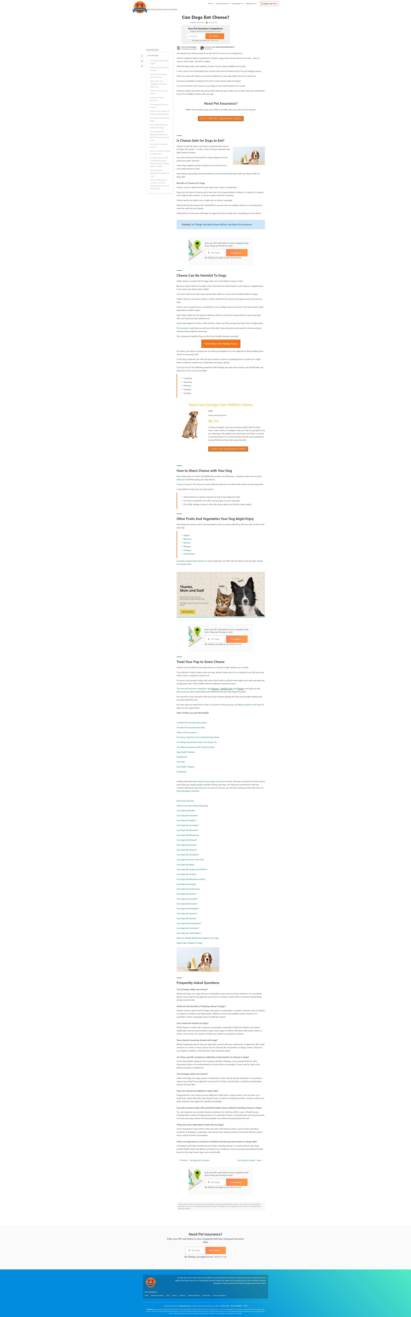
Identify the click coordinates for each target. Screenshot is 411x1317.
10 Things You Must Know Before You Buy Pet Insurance (221, 224)
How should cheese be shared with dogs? (159, 126)
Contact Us (182, 1295)
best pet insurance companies (193, 688)
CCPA (167, 1295)
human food (221, 173)
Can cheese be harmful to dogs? (160, 119)
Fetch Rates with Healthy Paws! (221, 343)
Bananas (187, 539)
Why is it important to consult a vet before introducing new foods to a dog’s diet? (159, 184)
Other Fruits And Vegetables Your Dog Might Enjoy (158, 84)
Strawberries (189, 554)
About (146, 1295)
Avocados (181, 561)
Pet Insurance (221, 3)
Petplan (240, 688)
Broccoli (187, 542)
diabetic (192, 359)
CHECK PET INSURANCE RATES (228, 448)
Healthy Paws (226, 688)
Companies (236, 3)
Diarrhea (187, 385)
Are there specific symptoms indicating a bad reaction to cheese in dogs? (160, 135)
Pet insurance (182, 328)
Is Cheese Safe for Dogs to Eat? (159, 62)
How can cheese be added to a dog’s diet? (160, 152)
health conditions (225, 680)
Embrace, (215, 688)
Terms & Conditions (236, 1306)
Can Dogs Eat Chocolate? (199, 1160)
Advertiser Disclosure (152, 49)
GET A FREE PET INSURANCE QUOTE (220, 118)
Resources (250, 3)
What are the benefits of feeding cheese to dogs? (159, 112)
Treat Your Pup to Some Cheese (159, 92)
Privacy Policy (206, 1295)
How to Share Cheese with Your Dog (158, 75)
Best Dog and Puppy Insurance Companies (162, 9)
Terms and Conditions (219, 1295)
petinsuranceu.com (185, 1306)
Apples (187, 535)
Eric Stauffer (192, 47)
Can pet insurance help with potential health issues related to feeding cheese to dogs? (159, 162)
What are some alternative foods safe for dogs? (159, 173)
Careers (174, 1295)
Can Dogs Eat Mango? (246, 1160)
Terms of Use (215, 40)
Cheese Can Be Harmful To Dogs (159, 68)
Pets (210, 3)
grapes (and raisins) (195, 561)
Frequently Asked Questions (157, 98)
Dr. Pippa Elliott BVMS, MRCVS (223, 47)
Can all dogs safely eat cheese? (159, 105)
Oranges (187, 550)
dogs (195, 146)
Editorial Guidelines (194, 1295)
